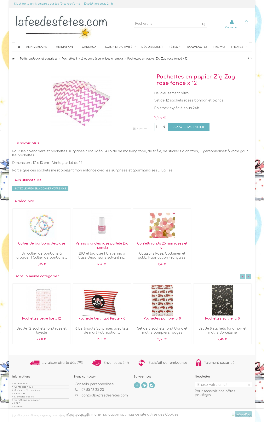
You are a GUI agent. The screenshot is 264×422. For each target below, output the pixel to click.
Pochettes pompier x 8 (162, 318)
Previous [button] (242, 276)
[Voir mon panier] (246, 23)
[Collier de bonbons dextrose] (41, 225)
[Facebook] (137, 385)
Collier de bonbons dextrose (41, 243)
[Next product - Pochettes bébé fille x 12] (251, 58)
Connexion (231, 27)
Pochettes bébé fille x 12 (41, 318)
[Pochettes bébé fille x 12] (41, 300)
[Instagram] (152, 385)
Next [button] (248, 276)
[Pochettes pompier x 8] (162, 300)
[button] (175, 47)
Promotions (20, 383)
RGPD (17, 403)
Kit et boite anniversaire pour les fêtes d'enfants (47, 3)
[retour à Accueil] (13, 59)
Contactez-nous (23, 386)
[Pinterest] (144, 385)
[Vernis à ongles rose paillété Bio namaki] (102, 225)
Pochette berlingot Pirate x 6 (101, 318)
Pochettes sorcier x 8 (222, 318)
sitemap (18, 406)
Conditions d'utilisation (27, 400)
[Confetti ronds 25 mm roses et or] (162, 225)
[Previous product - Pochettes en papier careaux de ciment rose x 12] (248, 58)
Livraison (19, 393)
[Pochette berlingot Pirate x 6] (102, 300)
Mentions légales (24, 396)
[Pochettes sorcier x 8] (222, 300)
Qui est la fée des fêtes (27, 390)
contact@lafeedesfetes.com (105, 395)
